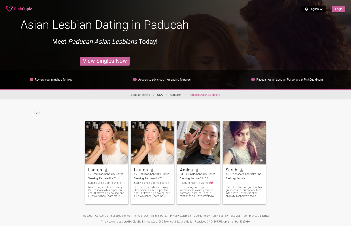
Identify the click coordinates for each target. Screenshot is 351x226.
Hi (227, 182)
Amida (186, 170)
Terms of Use (140, 215)
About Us (87, 215)
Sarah (231, 170)
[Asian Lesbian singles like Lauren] (106, 142)
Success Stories (120, 215)
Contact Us (101, 215)
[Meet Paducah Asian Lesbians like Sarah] (244, 142)
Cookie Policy (202, 215)
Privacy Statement (180, 215)
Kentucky (176, 95)
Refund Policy (159, 215)
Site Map (236, 215)
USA (160, 95)
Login (338, 9)
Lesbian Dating (140, 95)
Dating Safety (220, 215)
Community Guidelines (256, 215)
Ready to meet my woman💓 (196, 182)
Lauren (95, 170)
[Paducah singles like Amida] (198, 142)
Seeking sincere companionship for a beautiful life (106, 182)
